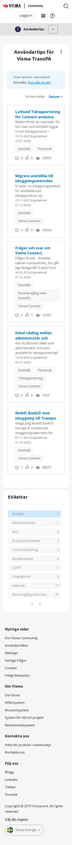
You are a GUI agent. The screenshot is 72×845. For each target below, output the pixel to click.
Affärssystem (14, 702)
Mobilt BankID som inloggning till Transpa (35, 416)
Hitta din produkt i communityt (28, 745)
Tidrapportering (30, 378)
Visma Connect (29, 221)
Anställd (24, 149)
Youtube (11, 794)
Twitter (10, 787)
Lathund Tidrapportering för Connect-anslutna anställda (37, 114)
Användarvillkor (16, 645)
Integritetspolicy (17, 675)
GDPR (16, 568)
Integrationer (21, 576)
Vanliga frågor (16, 660)
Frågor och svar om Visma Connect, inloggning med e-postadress (32, 251)
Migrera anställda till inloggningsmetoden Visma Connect (34, 178)
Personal (44, 149)
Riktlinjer (11, 653)
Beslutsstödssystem (20, 725)
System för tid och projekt (24, 717)
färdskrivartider (23, 559)
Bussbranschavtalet (26, 541)
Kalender (18, 585)
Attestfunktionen (24, 523)
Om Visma (12, 695)
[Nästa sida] (39, 604)
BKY (15, 532)
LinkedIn (11, 779)
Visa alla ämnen (39, 82)
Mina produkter (43, 15)
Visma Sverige (25, 830)
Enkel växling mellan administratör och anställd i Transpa (33, 335)
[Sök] (66, 6)
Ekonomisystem (17, 710)
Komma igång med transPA (32, 295)
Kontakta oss (15, 752)
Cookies (11, 668)
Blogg (9, 772)
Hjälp (52, 15)
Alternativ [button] (61, 52)
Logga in (25, 15)
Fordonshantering (25, 550)
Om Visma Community (21, 638)
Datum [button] (54, 96)
